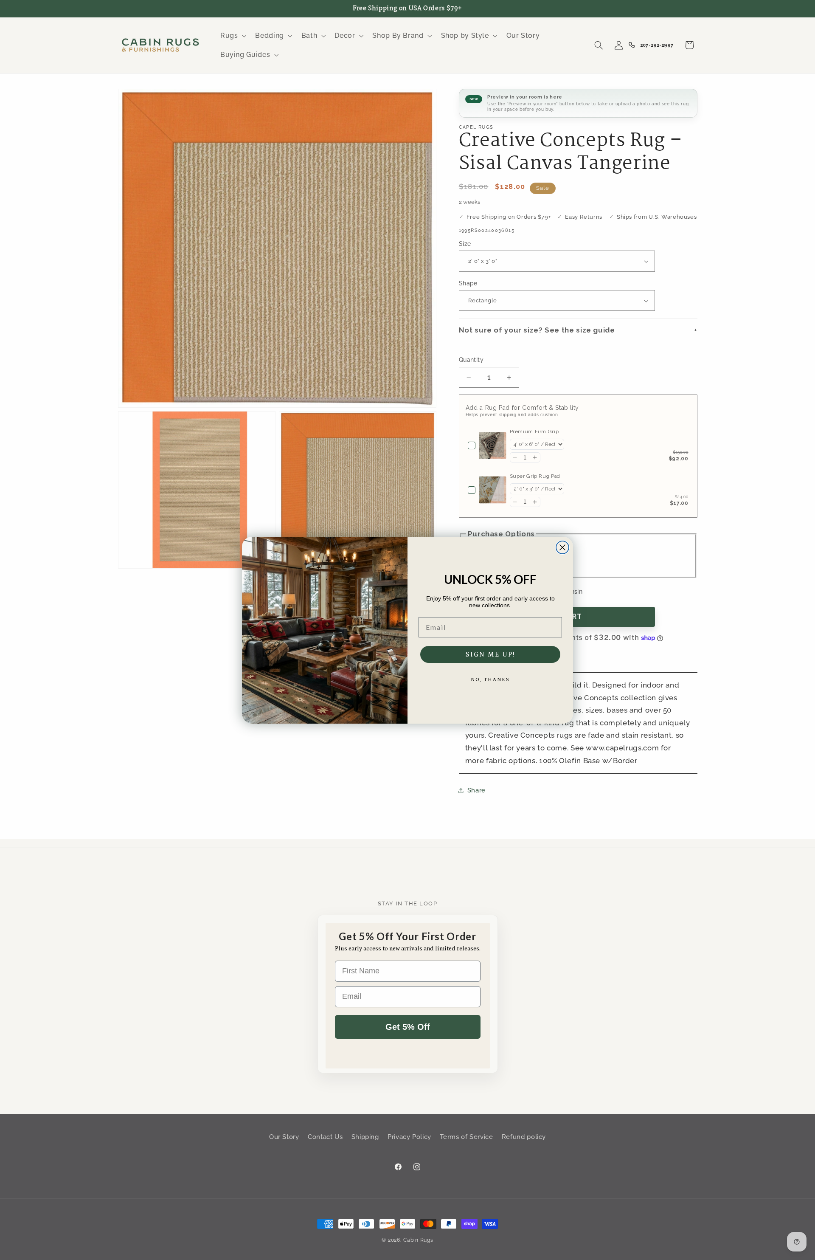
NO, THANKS (490, 679)
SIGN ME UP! (490, 654)
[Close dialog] (562, 547)
